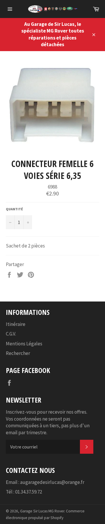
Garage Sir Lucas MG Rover (42, 511)
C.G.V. (11, 334)
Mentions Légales (24, 343)
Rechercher (18, 353)
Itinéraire (15, 324)
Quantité (14, 209)
